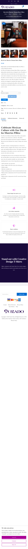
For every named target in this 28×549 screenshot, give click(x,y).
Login (12, 3)
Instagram (12, 1)
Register (16, 3)
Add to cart (13, 96)
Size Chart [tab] (4, 120)
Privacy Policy (20, 304)
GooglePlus (15, 1)
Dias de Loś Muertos (17, 108)
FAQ (17, 306)
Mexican (24, 108)
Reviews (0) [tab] (21, 118)
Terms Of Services (12, 304)
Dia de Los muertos (8, 108)
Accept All (14, 537)
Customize (14, 541)
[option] (14, 34)
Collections (15, 14)
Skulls (20, 14)
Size (2, 91)
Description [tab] (3, 118)
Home (5, 14)
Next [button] (26, 34)
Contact (5, 304)
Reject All (14, 544)
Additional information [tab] (12, 118)
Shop (10, 14)
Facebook (9, 1)
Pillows (8, 105)
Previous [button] (2, 34)
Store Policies (12, 306)
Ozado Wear (12, 316)
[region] (14, 537)
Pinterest (18, 1)
